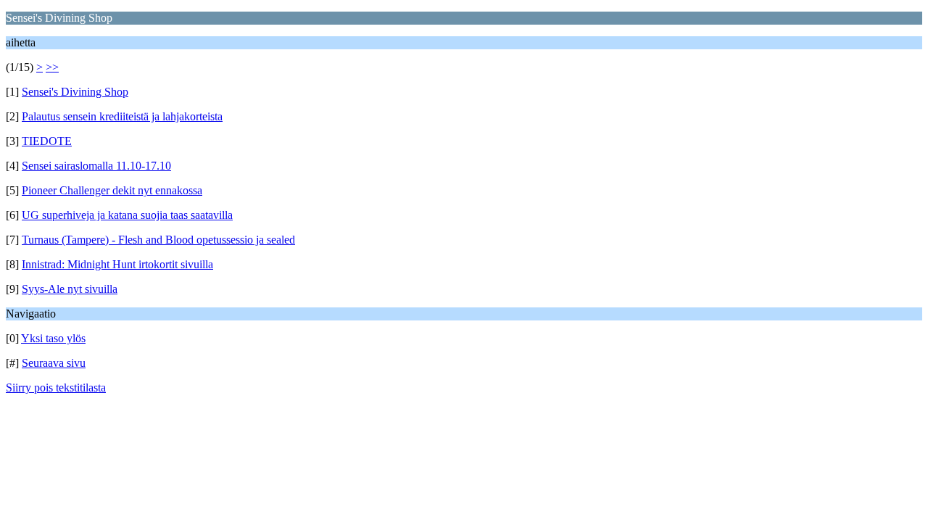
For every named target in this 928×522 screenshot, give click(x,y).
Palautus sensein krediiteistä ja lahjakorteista (122, 116)
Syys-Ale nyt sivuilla (69, 289)
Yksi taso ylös (53, 338)
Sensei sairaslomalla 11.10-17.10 (96, 166)
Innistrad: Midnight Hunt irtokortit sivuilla (117, 264)
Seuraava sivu (54, 363)
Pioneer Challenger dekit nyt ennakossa (112, 190)
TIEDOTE (47, 141)
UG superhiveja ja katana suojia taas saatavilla (127, 215)
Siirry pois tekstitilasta (56, 387)
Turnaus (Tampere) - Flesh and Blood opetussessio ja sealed (158, 239)
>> (52, 67)
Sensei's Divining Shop (75, 92)
